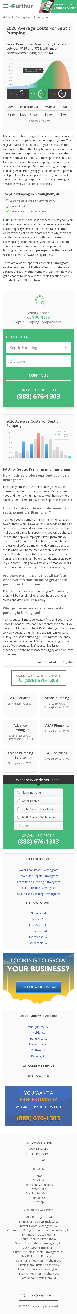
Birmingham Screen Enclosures (38, 1221)
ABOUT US (39, 1159)
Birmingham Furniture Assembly (38, 1265)
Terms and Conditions (38, 1185)
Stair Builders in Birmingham (39, 1256)
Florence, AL (39, 913)
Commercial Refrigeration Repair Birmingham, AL (38, 1230)
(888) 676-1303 (38, 396)
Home (38, 1176)
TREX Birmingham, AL (38, 1217)
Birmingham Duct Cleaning (39, 1234)
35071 (48, 1076)
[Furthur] (21, 6)
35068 (38, 1076)
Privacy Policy (38, 1189)
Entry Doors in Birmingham (38, 1239)
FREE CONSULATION (38, 1143)
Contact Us (38, 1198)
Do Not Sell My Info (38, 1193)
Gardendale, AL (38, 943)
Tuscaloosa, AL (38, 937)
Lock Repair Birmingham (38, 1247)
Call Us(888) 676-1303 (40, 1295)
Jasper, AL (38, 919)
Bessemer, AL (39, 931)
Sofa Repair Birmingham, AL (39, 1278)
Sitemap (38, 1202)
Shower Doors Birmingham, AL (38, 1226)
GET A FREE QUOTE (38, 1154)
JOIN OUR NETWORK (39, 987)
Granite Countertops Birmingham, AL (38, 1243)
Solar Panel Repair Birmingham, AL (38, 1260)
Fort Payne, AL (38, 925)
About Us (38, 1180)
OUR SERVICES (38, 1148)
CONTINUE (38, 375)
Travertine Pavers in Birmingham (38, 1269)
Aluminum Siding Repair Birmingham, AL (38, 1252)
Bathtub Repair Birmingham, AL (38, 1273)
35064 (29, 1076)
